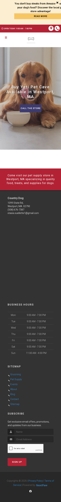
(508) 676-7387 (16, 209)
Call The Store (30, 108)
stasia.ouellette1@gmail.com (23, 213)
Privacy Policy (35, 480)
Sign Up (17, 462)
